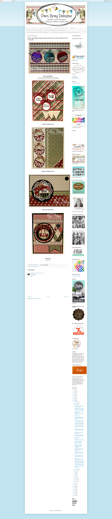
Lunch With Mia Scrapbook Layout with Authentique (79, 424)
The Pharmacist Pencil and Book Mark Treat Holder (79, 409)
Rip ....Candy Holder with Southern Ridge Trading (79, 421)
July (75, 472)
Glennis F (32, 273)
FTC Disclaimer (34, 28)
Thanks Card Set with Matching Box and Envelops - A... (78, 446)
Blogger (60, 510)
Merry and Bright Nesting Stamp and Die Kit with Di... (78, 456)
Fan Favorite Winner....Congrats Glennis (79, 439)
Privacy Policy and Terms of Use (45, 28)
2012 (74, 492)
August (75, 470)
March (75, 478)
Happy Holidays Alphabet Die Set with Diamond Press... (79, 462)
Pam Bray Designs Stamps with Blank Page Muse (55, 30)
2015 (74, 487)
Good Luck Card (77, 437)
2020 (74, 398)
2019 (74, 400)
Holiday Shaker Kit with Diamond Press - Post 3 (78, 459)
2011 (74, 493)
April (75, 476)
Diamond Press (34, 266)
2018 (74, 483)
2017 (74, 484)
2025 (74, 391)
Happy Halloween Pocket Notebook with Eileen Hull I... (79, 426)
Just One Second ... (77, 415)
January (75, 481)
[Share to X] (45, 265)
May (75, 475)
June (75, 473)
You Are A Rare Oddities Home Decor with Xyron (78, 435)
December (76, 401)
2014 (74, 489)
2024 (74, 392)
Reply (32, 276)
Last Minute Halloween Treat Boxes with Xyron (79, 406)
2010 (74, 495)
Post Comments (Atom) (36, 298)
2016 (74, 486)
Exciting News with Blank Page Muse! (78, 433)
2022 (74, 395)
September (76, 469)
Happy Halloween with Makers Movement (78, 442)
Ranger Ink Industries (76, 83)
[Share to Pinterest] (47, 265)
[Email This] (42, 265)
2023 (74, 394)
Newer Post (30, 296)
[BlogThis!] (44, 265)
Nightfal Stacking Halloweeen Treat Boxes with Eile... (79, 413)
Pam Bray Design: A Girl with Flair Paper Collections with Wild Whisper (64, 32)
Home (27, 28)
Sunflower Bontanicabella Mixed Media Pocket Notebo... (78, 449)
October (75, 404)
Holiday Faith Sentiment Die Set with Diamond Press (79, 464)
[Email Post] (40, 264)
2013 (74, 490)
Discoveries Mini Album (78, 443)
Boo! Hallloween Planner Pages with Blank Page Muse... (78, 418)
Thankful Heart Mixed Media (79, 410)
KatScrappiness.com (75, 78)
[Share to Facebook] (46, 265)
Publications (72, 28)
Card (31, 266)
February (76, 479)
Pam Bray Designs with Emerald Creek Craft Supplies (37, 32)
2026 (74, 389)
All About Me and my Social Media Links (35, 30)
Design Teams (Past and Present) (61, 28)
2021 (74, 397)
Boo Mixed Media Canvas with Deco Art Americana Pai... (79, 430)
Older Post (66, 296)
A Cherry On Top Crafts (76, 276)
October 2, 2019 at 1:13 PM (39, 273)
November (76, 403)
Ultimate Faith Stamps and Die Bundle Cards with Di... (78, 453)
